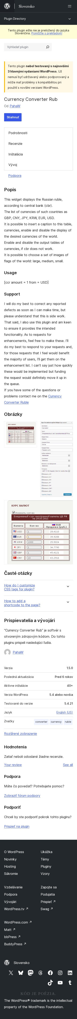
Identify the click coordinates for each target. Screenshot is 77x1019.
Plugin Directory (15, 18)
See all (68, 765)
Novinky (10, 859)
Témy (45, 859)
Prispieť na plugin (16, 826)
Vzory (45, 874)
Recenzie (15, 143)
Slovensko (22, 963)
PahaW (15, 106)
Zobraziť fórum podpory (22, 796)
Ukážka (46, 852)
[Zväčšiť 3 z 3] (67, 506)
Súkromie (11, 874)
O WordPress (14, 852)
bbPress (12, 937)
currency (56, 721)
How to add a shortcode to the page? (22, 603)
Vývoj (12, 165)
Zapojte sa (49, 887)
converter (41, 721)
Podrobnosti (17, 133)
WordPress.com (18, 922)
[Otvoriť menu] (70, 6)
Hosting (10, 866)
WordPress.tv (16, 909)
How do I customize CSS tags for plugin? (19, 587)
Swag (47, 909)
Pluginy (46, 866)
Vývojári (10, 902)
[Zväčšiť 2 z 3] (67, 427)
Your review (13, 765)
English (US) (64, 712)
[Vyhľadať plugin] (48, 47)
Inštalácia (15, 154)
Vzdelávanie (13, 887)
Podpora (14, 176)
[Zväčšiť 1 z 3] (31, 427)
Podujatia (48, 894)
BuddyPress (15, 944)
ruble (68, 721)
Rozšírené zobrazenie (20, 733)
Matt (10, 930)
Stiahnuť (13, 117)
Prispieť (48, 902)
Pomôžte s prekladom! (46, 33)
